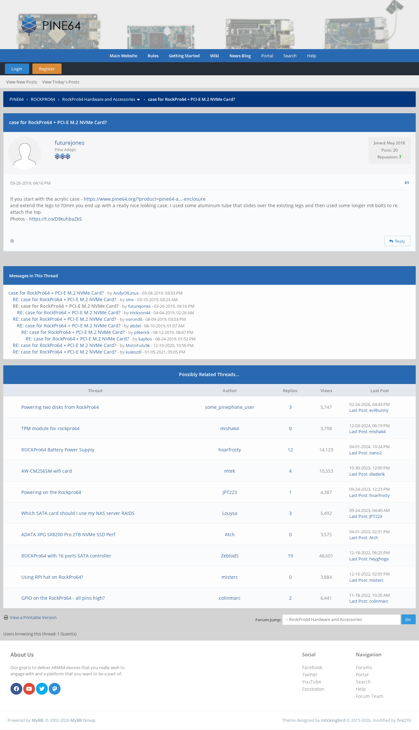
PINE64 (16, 99)
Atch (230, 534)
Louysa (229, 513)
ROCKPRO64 (43, 99)
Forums (364, 667)
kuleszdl (133, 352)
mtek (229, 471)
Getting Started (184, 56)
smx (130, 299)
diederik (377, 474)
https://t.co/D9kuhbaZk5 (55, 219)
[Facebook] (16, 689)
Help (311, 56)
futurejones (69, 142)
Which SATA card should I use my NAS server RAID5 (78, 513)
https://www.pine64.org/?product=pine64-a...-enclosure (145, 199)
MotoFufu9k (138, 345)
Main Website (123, 56)
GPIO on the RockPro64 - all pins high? (63, 598)
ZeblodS (230, 556)
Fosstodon (313, 689)
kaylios (145, 339)
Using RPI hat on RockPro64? (52, 577)
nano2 (375, 453)
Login (16, 69)
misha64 (229, 428)
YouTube (311, 682)
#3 (407, 182)
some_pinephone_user (229, 407)
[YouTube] (29, 689)
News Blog (240, 56)
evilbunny (379, 410)
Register (47, 69)
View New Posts (21, 82)
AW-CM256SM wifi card (46, 471)
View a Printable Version (33, 617)
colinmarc (230, 598)
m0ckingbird (333, 720)
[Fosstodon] (55, 689)
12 (290, 450)
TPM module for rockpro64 (50, 428)
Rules (153, 56)
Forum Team (369, 696)
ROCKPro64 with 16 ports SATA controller (66, 556)
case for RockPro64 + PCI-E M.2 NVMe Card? (56, 293)
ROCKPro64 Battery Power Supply (57, 450)
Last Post (358, 410)
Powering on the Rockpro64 (51, 492)
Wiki (214, 56)
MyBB (37, 720)
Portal (267, 56)
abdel (135, 326)
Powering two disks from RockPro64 (60, 407)
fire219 (403, 720)
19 (290, 556)
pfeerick (142, 332)
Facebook (312, 667)
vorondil (134, 319)
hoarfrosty (229, 450)
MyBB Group (82, 720)
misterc (230, 577)
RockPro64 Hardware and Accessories (98, 99)
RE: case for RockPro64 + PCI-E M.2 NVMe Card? (64, 299)
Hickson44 (140, 313)
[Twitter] (42, 689)
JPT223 (230, 492)
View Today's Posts (60, 82)
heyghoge (379, 559)
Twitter (310, 674)
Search (290, 56)
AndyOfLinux (126, 293)
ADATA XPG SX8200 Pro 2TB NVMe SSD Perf (68, 534)
